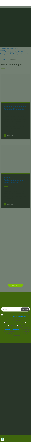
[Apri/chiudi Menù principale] (29, 3)
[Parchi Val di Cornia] (6, 6)
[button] (25, 3)
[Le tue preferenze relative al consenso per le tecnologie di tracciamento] (2, 439)
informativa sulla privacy (19, 316)
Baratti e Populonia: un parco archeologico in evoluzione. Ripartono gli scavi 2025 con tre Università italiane (15, 271)
